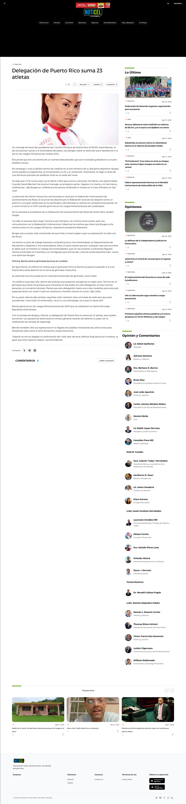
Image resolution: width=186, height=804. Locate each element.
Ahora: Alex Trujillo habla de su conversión (28, 728)
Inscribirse (178, 3)
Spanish (70, 779)
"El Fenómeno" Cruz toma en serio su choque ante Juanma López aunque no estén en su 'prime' (147, 164)
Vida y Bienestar (128, 23)
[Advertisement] (93, 42)
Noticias (57, 23)
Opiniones (82, 23)
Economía (69, 23)
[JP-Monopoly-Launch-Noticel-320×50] (93, 5)
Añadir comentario (106, 361)
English (70, 783)
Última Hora (43, 23)
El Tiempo (143, 23)
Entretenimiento (110, 23)
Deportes (94, 23)
